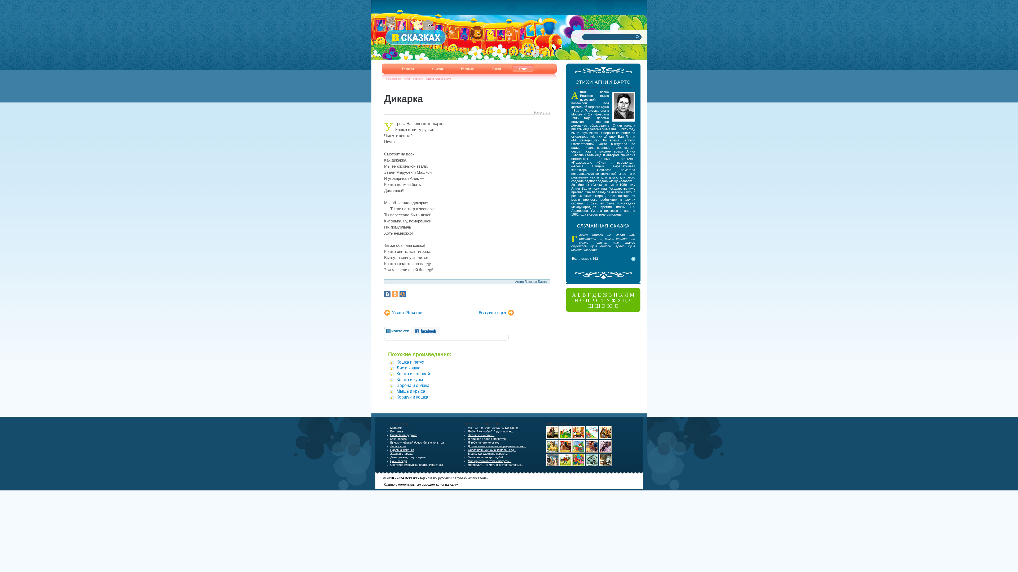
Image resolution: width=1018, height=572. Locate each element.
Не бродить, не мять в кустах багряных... (496, 464)
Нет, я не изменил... (481, 435)
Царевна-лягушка (402, 450)
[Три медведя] (578, 465)
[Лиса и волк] (605, 465)
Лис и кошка (408, 368)
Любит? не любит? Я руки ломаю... (491, 431)
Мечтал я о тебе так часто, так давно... (494, 427)
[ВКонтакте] (387, 294)
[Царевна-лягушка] (552, 465)
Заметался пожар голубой (485, 457)
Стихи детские (413, 78)
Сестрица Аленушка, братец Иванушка (416, 464)
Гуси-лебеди (398, 461)
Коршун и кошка (412, 397)
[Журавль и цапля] (565, 465)
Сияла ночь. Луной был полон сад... (492, 450)
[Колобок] (578, 451)
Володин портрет (492, 312)
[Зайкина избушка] (605, 451)
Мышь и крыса (411, 391)
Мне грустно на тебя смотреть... (489, 461)
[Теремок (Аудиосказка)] (605, 437)
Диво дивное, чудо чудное (407, 457)
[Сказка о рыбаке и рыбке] (592, 451)
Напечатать (542, 112)
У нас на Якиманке (407, 312)
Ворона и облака (413, 385)
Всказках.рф (393, 78)
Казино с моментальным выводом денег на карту (421, 484)
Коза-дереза (398, 438)
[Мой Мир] (403, 294)
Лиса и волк (398, 446)
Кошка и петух (410, 362)
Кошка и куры (410, 379)
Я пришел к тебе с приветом (487, 438)
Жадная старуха (401, 453)
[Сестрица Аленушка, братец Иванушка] (552, 437)
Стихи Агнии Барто (438, 78)
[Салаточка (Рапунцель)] (552, 451)
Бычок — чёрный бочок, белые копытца (417, 442)
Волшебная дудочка (403, 435)
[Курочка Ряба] (565, 451)
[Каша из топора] (578, 437)
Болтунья (396, 431)
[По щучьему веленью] (592, 465)
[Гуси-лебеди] (592, 437)
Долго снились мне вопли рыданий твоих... (497, 446)
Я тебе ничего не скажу (483, 442)
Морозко (396, 427)
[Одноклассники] (395, 294)
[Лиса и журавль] (565, 437)
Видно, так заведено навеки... (488, 453)
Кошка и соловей (413, 374)
